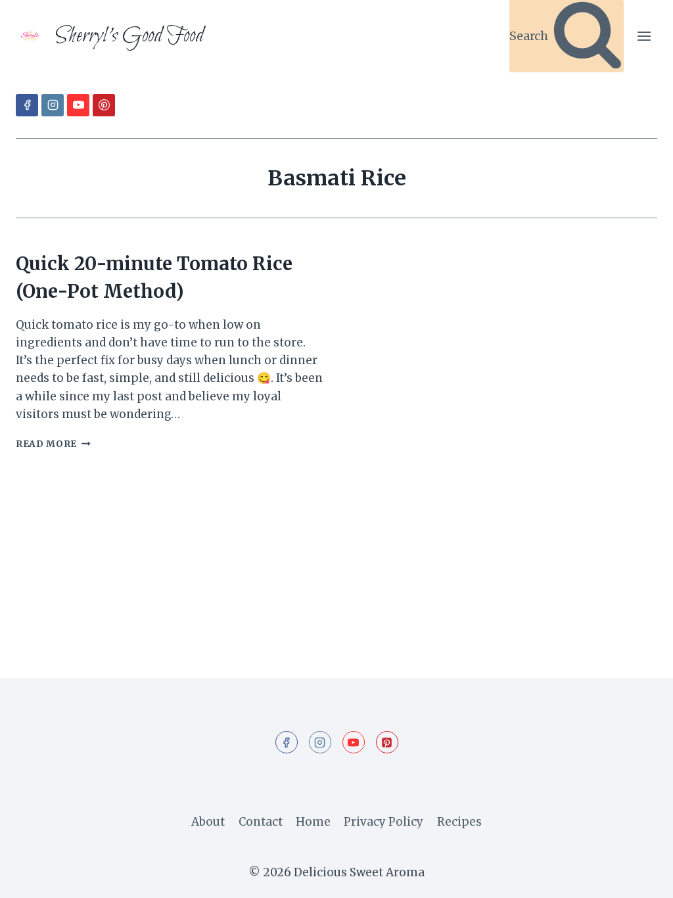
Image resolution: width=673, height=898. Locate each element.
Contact (261, 822)
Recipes (459, 822)
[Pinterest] (104, 105)
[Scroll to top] (639, 877)
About (208, 822)
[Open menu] (643, 35)
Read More (53, 444)
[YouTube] (78, 105)
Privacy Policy (383, 822)
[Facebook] (27, 105)
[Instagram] (52, 105)
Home (313, 822)
